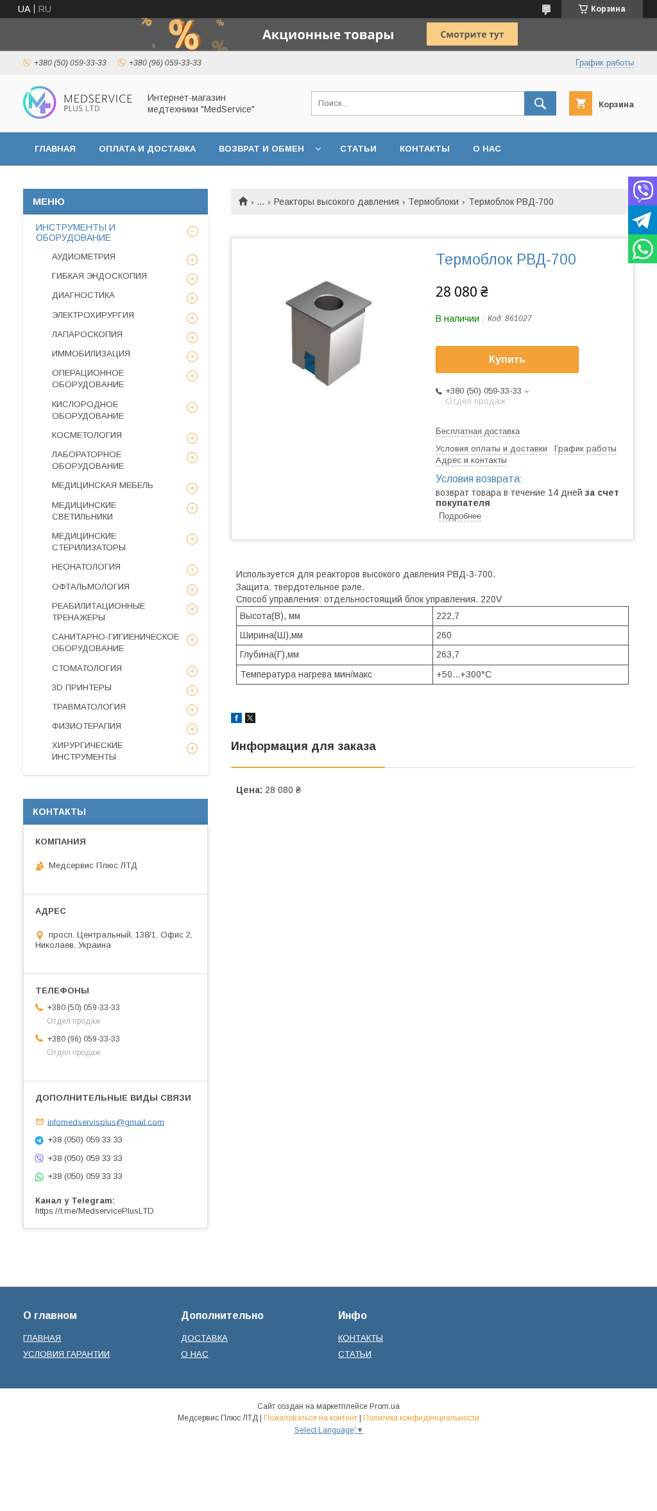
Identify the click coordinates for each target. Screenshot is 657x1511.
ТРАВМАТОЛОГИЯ (89, 707)
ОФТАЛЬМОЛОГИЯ (91, 586)
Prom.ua (385, 1406)
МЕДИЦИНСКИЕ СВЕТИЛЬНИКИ (84, 510)
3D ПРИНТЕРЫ (82, 687)
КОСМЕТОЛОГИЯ (87, 435)
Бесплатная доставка (478, 431)
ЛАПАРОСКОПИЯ (87, 334)
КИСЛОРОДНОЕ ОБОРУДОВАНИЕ (88, 410)
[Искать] (540, 103)
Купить (507, 359)
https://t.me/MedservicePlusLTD (94, 1211)
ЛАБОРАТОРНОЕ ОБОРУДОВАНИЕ (88, 460)
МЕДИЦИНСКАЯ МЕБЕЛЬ (102, 485)
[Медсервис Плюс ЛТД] (77, 115)
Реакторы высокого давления (336, 202)
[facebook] (236, 720)
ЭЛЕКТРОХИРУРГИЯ (93, 315)
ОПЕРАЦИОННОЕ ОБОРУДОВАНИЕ (88, 378)
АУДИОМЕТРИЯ (83, 256)
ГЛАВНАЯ (55, 148)
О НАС (487, 148)
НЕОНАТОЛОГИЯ (86, 567)
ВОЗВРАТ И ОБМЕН (261, 148)
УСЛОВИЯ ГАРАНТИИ (66, 1354)
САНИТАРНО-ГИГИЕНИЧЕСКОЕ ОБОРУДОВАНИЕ (115, 642)
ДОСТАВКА (204, 1338)
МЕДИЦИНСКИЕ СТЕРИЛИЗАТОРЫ (89, 541)
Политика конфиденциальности (421, 1417)
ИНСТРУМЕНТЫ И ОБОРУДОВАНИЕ (75, 232)
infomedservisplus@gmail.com (105, 1121)
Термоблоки (433, 202)
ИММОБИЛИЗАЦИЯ (91, 353)
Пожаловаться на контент (310, 1417)
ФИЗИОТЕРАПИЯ (86, 726)
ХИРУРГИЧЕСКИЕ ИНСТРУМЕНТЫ (87, 751)
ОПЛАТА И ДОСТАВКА (147, 148)
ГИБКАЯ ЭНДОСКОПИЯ (99, 276)
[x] (250, 720)
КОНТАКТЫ (425, 148)
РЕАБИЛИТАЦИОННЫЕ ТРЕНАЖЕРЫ (98, 611)
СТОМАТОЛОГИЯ (87, 668)
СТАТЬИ (358, 148)
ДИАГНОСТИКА (83, 295)
